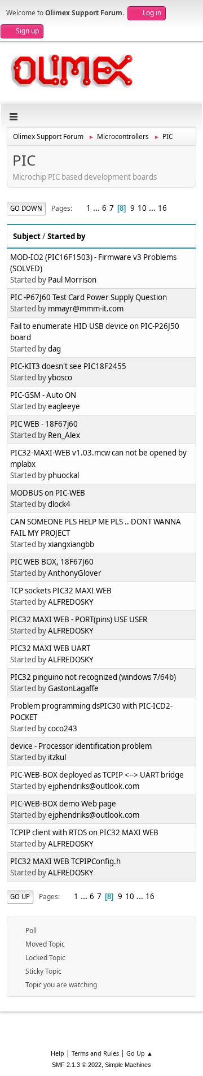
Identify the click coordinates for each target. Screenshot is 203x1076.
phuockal (63, 475)
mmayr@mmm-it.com (85, 308)
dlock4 (59, 504)
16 (162, 208)
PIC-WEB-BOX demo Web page (63, 804)
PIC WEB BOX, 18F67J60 (52, 562)
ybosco (60, 377)
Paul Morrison (72, 280)
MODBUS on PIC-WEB (47, 493)
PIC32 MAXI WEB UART (50, 648)
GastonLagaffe (73, 688)
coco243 (62, 728)
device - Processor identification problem (81, 746)
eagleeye (64, 406)
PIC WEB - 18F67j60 (44, 424)
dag (54, 349)
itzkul (57, 757)
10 (142, 208)
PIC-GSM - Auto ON (43, 395)
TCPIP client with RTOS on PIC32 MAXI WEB (84, 832)
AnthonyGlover (75, 573)
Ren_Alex (64, 435)
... (97, 208)
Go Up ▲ (139, 1053)
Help (57, 1053)
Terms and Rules (95, 1053)
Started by (66, 236)
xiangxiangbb (71, 544)
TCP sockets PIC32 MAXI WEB (61, 590)
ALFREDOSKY (71, 602)
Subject (27, 236)
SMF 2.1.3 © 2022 (77, 1064)
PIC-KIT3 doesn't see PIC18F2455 (68, 366)
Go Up (20, 896)
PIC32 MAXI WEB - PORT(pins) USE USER (78, 619)
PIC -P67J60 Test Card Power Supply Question (88, 297)
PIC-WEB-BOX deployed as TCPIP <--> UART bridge (97, 775)
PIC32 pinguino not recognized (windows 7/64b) (93, 677)
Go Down (26, 208)
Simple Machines (128, 1064)
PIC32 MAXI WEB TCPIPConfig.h (65, 861)
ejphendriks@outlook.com (93, 786)
